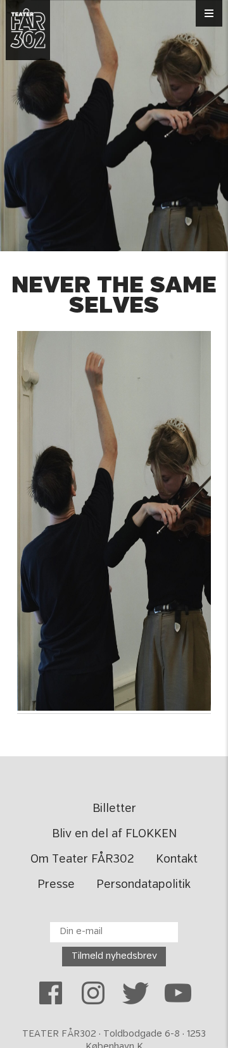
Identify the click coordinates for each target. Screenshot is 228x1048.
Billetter (114, 808)
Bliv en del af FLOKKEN (114, 834)
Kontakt (177, 859)
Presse (56, 884)
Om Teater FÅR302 (82, 859)
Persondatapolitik (143, 884)
